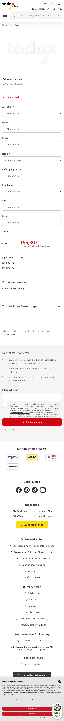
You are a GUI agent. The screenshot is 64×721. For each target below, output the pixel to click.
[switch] (57, 716)
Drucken (10, 263)
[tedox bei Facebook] (19, 490)
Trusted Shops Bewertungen (20, 306)
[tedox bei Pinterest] (27, 490)
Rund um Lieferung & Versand (34, 558)
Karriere (33, 599)
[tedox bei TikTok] (35, 490)
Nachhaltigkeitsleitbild (33, 624)
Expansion (33, 606)
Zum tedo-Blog (33, 524)
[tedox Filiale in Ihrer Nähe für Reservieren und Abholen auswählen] (38, 4)
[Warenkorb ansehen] (59, 4)
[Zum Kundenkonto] (52, 4)
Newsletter (33, 571)
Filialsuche (33, 593)
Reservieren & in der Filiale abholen (33, 552)
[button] (32, 50)
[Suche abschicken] (58, 15)
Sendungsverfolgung (34, 564)
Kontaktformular (33, 657)
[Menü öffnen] (5, 15)
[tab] (32, 282)
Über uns (33, 612)
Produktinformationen (16, 282)
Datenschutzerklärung (20, 412)
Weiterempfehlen (15, 258)
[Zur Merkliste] (45, 4)
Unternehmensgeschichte (33, 618)
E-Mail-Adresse (10, 389)
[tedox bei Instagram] (43, 490)
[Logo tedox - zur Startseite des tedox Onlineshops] (10, 6)
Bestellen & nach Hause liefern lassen (34, 545)
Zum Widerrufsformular (34, 675)
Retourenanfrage (33, 664)
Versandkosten (45, 246)
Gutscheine (33, 577)
